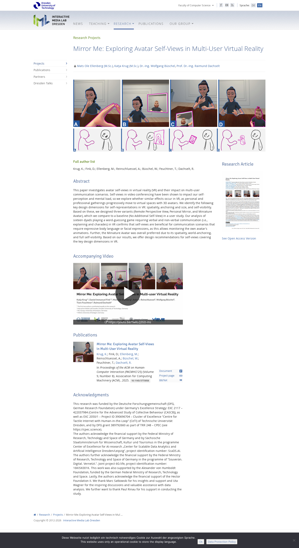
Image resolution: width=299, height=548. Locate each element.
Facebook (221, 5)
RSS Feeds (232, 5)
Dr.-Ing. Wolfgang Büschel (157, 66)
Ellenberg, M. (129, 354)
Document (171, 371)
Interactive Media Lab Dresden (52, 21)
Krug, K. (102, 354)
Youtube (227, 5)
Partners (39, 77)
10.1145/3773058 (140, 380)
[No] (294, 540)
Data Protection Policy (222, 541)
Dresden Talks (43, 83)
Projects (39, 63)
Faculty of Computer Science (194, 5)
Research (44, 514)
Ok (201, 541)
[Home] (35, 514)
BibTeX (171, 380)
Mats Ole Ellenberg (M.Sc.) (95, 66)
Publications (42, 70)
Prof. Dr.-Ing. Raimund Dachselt (198, 66)
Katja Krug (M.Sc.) (126, 66)
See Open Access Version (239, 238)
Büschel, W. (130, 358)
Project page (171, 376)
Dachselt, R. (124, 363)
